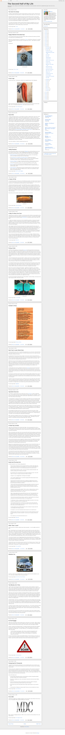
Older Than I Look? (13, 525)
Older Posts (38, 723)
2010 (46, 97)
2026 (46, 30)
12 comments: (22, 579)
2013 (46, 93)
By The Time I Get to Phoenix (20, 576)
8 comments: (22, 72)
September (48, 79)
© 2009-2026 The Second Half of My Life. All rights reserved (50, 154)
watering (28, 367)
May (47, 84)
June (47, 83)
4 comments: (22, 344)
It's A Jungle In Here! (19, 717)
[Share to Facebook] (31, 28)
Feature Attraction (18, 205)
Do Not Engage (12, 620)
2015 (46, 45)
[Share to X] (30, 28)
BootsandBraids (48, 139)
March (47, 87)
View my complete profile (48, 21)
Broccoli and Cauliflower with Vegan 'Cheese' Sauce (23, 129)
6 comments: (22, 207)
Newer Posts (10, 723)
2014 (46, 92)
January (47, 90)
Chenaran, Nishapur (13, 161)
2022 (46, 36)
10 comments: (22, 143)
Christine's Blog (48, 119)
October (47, 49)
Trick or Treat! (16, 69)
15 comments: (22, 456)
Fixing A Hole (11, 248)
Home (25, 723)
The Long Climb (18, 546)
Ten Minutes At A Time (14, 585)
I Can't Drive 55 (18, 688)
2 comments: (22, 519)
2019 (46, 40)
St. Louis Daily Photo (48, 115)
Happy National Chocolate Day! (16, 34)
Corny (17, 26)
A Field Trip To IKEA (13, 425)
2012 (46, 94)
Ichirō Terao (12, 163)
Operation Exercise (13, 391)
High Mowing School (13, 154)
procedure (29, 393)
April (47, 86)
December (48, 47)
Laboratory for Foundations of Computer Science (19, 157)
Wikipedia (26, 151)
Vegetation (17, 383)
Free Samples (47, 120)
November (48, 48)
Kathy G (51, 11)
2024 (46, 33)
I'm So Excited (18, 297)
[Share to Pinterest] (32, 28)
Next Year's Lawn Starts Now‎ (16, 350)
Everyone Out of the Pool (49, 140)
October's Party (12, 305)
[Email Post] (26, 72)
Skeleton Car (11, 554)
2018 (46, 41)
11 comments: (22, 548)
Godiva (26, 39)
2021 (46, 37)
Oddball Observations (49, 147)
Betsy (22, 104)
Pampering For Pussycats (15, 663)
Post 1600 (11, 696)
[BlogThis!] (29, 28)
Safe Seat (17, 517)
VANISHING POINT (48, 116)
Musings (46, 136)
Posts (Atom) (27, 726)
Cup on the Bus (48, 143)
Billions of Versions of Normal (50, 127)
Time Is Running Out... (19, 106)
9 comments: (22, 242)
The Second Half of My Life (20, 4)
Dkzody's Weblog (48, 132)
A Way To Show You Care (15, 213)
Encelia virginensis (13, 167)
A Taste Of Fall (12, 179)
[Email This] (28, 28)
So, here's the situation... (48, 144)
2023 (46, 34)
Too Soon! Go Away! (13, 11)
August (47, 80)
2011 (46, 96)
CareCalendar (24, 217)
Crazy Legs (11, 78)
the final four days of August (49, 133)
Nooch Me (11, 114)
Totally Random (12, 149)
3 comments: (22, 657)
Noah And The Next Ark (14, 462)
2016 (46, 44)
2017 (46, 43)
